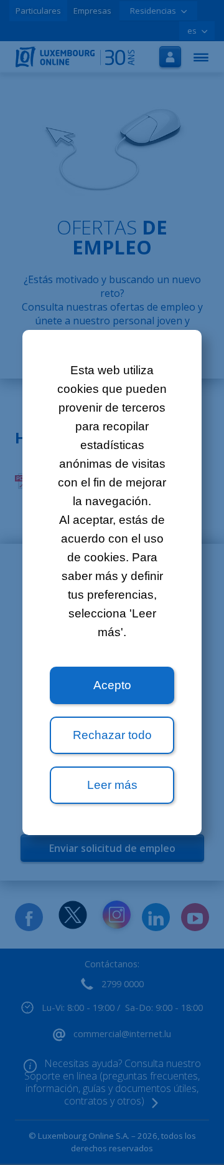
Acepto (112, 685)
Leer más (112, 784)
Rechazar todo (112, 735)
